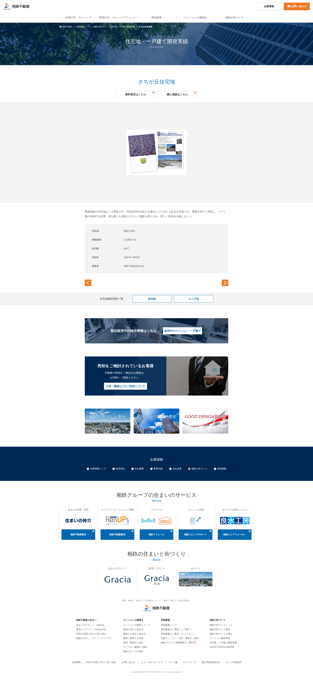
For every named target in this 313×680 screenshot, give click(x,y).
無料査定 (135, 94)
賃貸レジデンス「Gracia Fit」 (92, 629)
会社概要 (139, 468)
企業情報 (269, 6)
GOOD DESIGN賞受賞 (221, 646)
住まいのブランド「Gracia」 (91, 624)
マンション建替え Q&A (135, 646)
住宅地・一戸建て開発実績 (123, 26)
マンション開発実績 (219, 638)
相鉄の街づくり (235, 17)
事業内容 (158, 468)
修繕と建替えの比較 (133, 638)
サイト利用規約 (234, 662)
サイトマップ (190, 662)
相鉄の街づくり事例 (219, 629)
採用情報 (221, 468)
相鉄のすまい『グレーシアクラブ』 (94, 638)
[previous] (88, 283)
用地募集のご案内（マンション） (178, 633)
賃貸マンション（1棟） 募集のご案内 (180, 638)
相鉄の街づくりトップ (220, 624)
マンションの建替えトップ (136, 624)
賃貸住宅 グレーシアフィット (117, 17)
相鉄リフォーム (156, 534)
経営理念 (120, 468)
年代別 (152, 298)
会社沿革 (177, 468)
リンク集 (173, 662)
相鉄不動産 (67, 26)
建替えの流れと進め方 (134, 633)
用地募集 (156, 17)
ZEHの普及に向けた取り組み (91, 633)
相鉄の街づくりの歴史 (220, 633)
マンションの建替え (195, 17)
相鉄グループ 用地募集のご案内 (177, 642)
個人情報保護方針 (211, 662)
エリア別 (193, 298)
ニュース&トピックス (152, 662)
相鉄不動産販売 (78, 534)
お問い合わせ (298, 6)
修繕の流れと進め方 (133, 629)
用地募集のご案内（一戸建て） (177, 629)
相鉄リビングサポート (195, 534)
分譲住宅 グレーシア (78, 17)
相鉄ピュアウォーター (234, 534)
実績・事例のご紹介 (133, 642)
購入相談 (177, 94)
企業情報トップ (83, 26)
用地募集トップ (169, 624)
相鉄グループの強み (133, 651)
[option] (156, 152)
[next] (225, 283)
